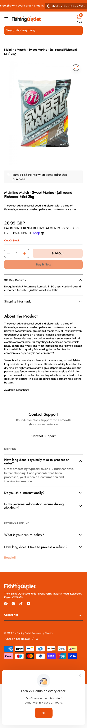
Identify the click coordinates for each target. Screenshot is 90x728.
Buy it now (43, 264)
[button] (6, 18)
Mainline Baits (12, 188)
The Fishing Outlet (22, 633)
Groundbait (39, 43)
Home (8, 43)
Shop (21, 43)
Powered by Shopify (42, 633)
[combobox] (43, 30)
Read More (10, 214)
